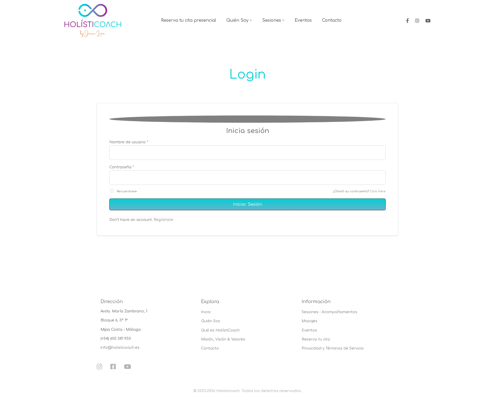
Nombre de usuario (128, 142)
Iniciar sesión (247, 204)
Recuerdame (127, 191)
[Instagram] (417, 20)
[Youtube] (428, 20)
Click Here (378, 191)
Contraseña (121, 167)
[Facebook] (407, 20)
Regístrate (163, 220)
